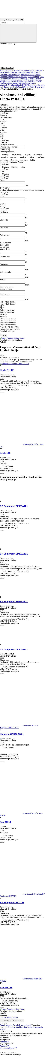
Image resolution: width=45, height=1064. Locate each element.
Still (32, 87)
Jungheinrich (9, 87)
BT (23, 85)
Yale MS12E (6, 987)
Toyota (37, 87)
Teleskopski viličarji (25, 73)
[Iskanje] (18, 33)
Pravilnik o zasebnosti (22, 1025)
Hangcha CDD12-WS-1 (12, 734)
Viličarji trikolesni (27, 75)
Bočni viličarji (5, 81)
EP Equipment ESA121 (12, 902)
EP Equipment (31, 85)
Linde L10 (5, 453)
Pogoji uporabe (6, 1025)
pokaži (3, 336)
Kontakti (15, 1017)
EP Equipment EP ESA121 (14, 506)
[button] (22, 56)
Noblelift (27, 87)
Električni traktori (35, 81)
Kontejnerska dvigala (8, 83)
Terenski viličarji (34, 79)
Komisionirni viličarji (19, 81)
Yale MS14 (5, 822)
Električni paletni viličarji (29, 77)
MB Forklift (19, 87)
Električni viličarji (13, 75)
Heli (1, 87)
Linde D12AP (7, 370)
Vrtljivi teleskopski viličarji (16, 79)
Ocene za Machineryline (17, 1027)
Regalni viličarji (12, 77)
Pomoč (8, 1017)
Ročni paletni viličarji (26, 83)
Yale (43, 87)
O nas (2, 1017)
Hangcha (41, 85)
